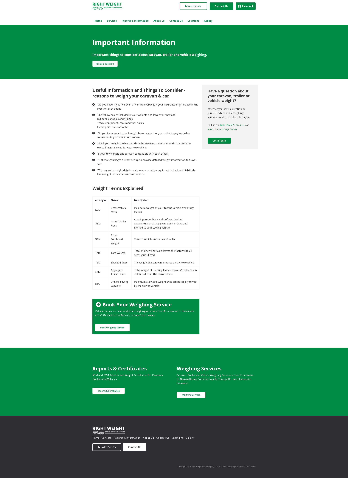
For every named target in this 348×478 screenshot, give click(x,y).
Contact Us (176, 20)
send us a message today (222, 129)
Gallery (208, 20)
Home (98, 20)
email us (241, 125)
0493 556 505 (194, 6)
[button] (221, 6)
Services (112, 20)
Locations (193, 20)
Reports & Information (135, 20)
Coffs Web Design (229, 466)
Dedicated (251, 466)
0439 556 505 (227, 125)
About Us (158, 20)
